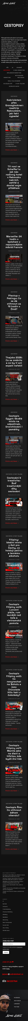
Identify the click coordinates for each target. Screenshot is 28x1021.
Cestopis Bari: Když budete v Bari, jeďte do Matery (13, 885)
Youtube (16, 1006)
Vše (7, 67)
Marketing (7, 77)
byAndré (19, 67)
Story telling (20, 83)
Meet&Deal (21, 77)
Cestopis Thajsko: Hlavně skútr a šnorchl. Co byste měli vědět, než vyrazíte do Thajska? (13, 879)
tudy (7, 969)
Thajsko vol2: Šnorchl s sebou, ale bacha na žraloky (13, 892)
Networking (19, 75)
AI (12, 67)
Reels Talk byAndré (14, 81)
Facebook (17, 997)
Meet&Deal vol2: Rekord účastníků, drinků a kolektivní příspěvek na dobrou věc (13, 882)
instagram (17, 1000)
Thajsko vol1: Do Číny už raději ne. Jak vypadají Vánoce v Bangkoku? (14, 888)
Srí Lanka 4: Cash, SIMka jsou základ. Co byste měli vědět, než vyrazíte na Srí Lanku (14, 875)
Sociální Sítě (7, 83)
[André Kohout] (9, 3)
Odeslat (6, 952)
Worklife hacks (14, 86)
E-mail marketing (19, 70)
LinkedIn (17, 1003)
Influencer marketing (14, 73)
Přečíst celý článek (11, 150)
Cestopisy (6, 70)
